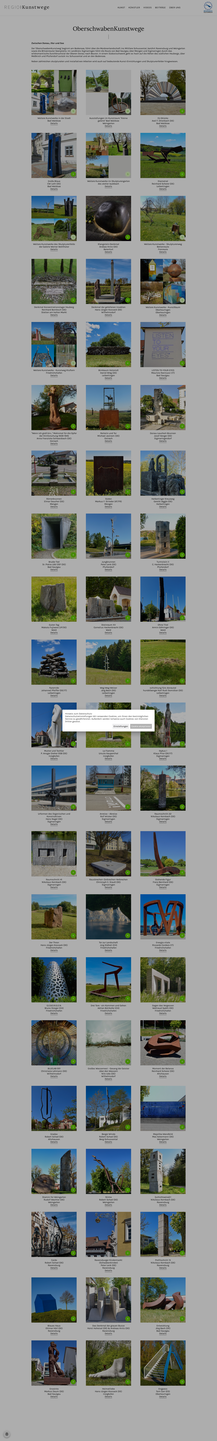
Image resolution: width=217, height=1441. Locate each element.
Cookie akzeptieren (141, 726)
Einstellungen (121, 726)
